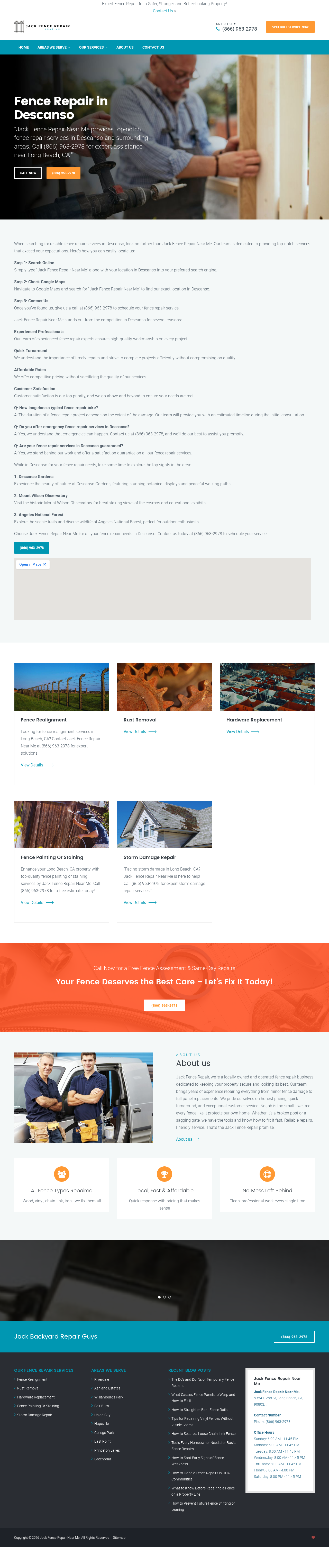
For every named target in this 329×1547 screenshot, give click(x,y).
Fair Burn (101, 1405)
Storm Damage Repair (34, 1414)
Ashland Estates (107, 1388)
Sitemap (119, 1537)
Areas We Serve (52, 47)
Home (24, 47)
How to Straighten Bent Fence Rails (199, 1409)
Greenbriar (102, 1459)
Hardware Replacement (36, 1397)
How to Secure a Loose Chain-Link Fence (203, 1433)
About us (184, 1139)
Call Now (28, 173)
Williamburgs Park (108, 1397)
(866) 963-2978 (239, 28)
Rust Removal (28, 1388)
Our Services (91, 47)
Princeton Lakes (107, 1450)
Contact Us (163, 11)
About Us (125, 47)
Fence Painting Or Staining (38, 1405)
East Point (102, 1441)
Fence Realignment (32, 1379)
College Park (104, 1432)
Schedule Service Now (290, 27)
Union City (102, 1414)
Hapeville (101, 1423)
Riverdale (101, 1379)
